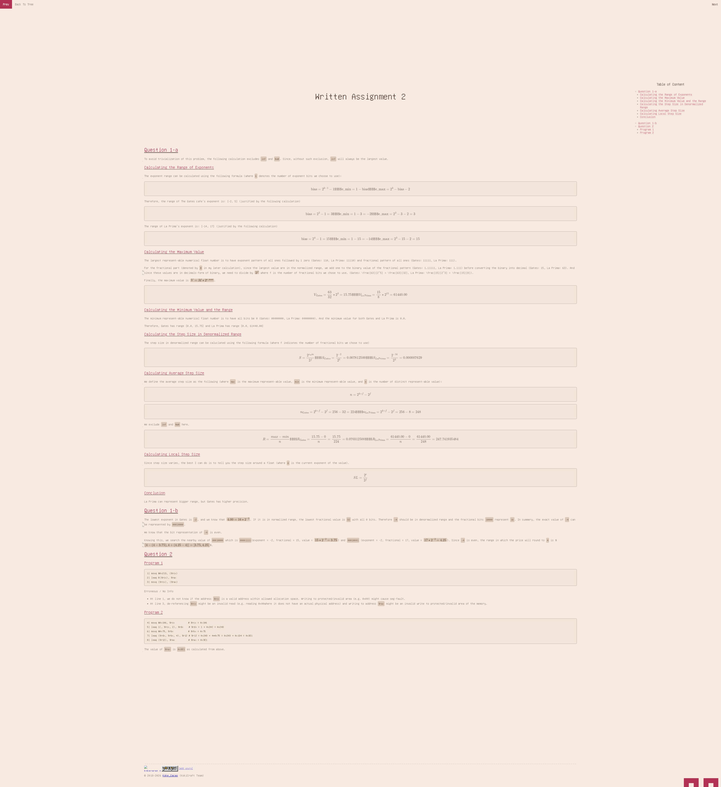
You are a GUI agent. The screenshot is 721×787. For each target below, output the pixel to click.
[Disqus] (360, 702)
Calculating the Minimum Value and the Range (188, 310)
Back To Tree (24, 4)
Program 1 (153, 563)
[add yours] (186, 768)
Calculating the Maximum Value (174, 252)
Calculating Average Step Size (174, 373)
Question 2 (158, 554)
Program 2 (153, 612)
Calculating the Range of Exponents (179, 167)
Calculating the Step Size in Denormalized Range (192, 334)
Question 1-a (161, 149)
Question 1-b (161, 510)
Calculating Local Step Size (172, 454)
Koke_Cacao (170, 775)
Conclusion (154, 493)
